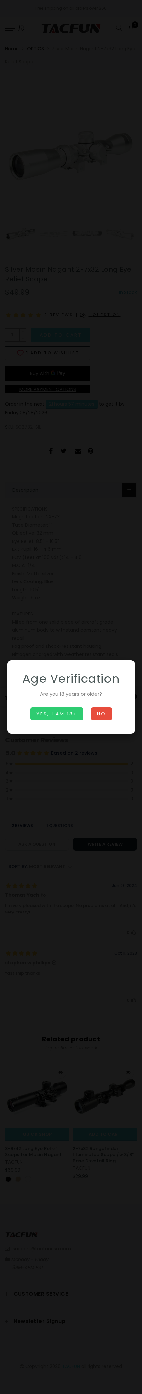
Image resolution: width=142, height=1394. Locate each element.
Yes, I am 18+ (56, 714)
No (101, 714)
